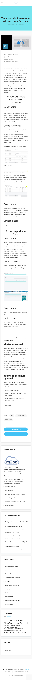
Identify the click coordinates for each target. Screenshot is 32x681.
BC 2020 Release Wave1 (12, 57)
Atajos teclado (7, 621)
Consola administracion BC (13, 577)
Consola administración (12, 626)
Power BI (7, 589)
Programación (9, 596)
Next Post (15, 434)
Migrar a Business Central (12, 585)
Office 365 (12, 630)
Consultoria (8, 419)
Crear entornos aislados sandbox (14, 550)
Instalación (7, 630)
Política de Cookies (17, 675)
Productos (8, 593)
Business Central (8, 59)
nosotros (6, 387)
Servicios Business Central (11, 61)
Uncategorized (9, 604)
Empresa (7, 581)
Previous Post (16, 429)
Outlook (16, 630)
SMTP (25, 632)
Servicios (22, 632)
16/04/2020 (8, 54)
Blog (20, 57)
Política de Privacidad (21, 672)
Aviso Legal (7, 672)
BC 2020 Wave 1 (17, 620)
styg (27, 669)
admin (16, 54)
